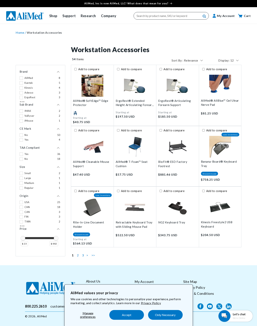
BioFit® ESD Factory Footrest (172, 164)
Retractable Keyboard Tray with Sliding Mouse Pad (134, 224)
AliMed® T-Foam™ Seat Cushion (132, 164)
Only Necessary (165, 315)
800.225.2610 (36, 306)
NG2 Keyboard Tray (171, 222)
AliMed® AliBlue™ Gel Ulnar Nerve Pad (220, 103)
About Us (93, 281)
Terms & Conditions (198, 293)
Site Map (190, 282)
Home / (21, 32)
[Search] (204, 16)
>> (93, 255)
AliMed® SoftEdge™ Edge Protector (90, 103)
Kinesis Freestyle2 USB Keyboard (217, 224)
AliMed (42, 316)
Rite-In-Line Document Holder (88, 224)
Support (69, 16)
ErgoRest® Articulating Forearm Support (174, 103)
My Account (144, 282)
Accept (126, 315)
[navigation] (40, 160)
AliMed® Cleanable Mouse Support (91, 164)
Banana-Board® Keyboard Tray (219, 164)
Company (108, 16)
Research (88, 16)
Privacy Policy (151, 303)
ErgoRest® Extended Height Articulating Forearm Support (135, 103)
